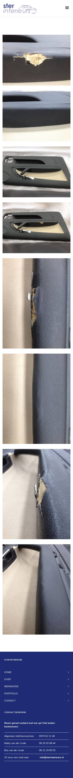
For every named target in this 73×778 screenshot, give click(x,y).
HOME (7, 672)
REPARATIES (11, 686)
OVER (7, 679)
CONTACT (9, 700)
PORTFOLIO (11, 693)
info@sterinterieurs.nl (52, 757)
